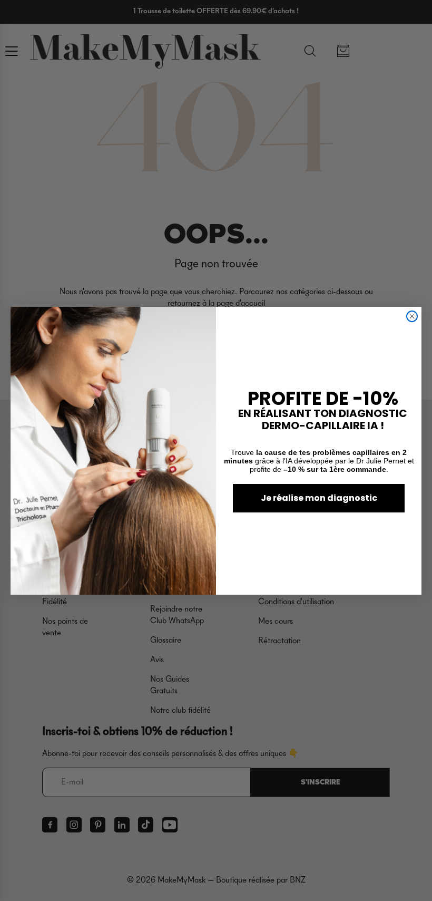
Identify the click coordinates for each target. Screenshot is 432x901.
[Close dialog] (412, 316)
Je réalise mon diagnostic (319, 498)
